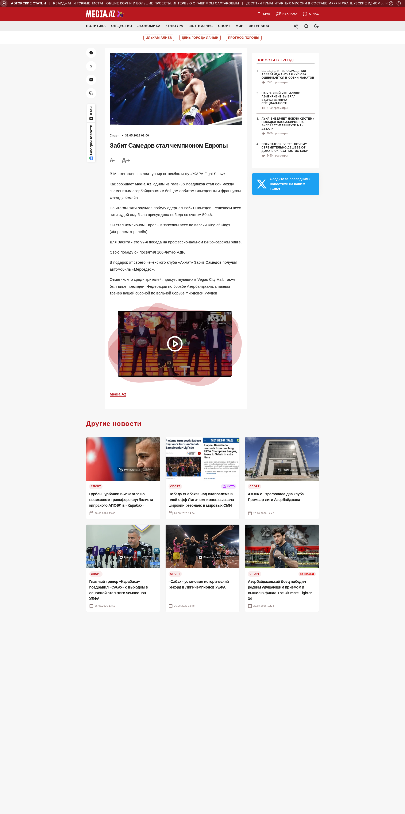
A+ (126, 160)
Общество (121, 26)
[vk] (91, 80)
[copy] (91, 93)
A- (112, 160)
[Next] (399, 3)
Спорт (224, 26)
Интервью (258, 26)
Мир (240, 26)
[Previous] (391, 3)
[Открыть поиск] (306, 26)
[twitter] (91, 66)
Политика (96, 26)
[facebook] (91, 53)
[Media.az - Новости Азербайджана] (105, 14)
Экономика (149, 26)
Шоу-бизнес (201, 26)
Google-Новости (91, 140)
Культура (175, 26)
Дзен (91, 110)
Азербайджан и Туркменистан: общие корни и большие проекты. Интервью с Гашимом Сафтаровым (126, 3)
